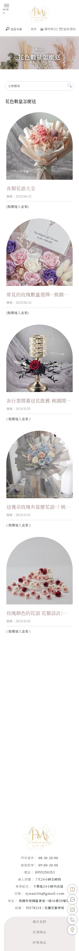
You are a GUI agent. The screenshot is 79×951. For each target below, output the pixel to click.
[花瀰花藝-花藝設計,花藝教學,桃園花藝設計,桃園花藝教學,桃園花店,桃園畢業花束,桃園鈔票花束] (39, 13)
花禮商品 (39, 932)
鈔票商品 (39, 942)
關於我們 (39, 921)
